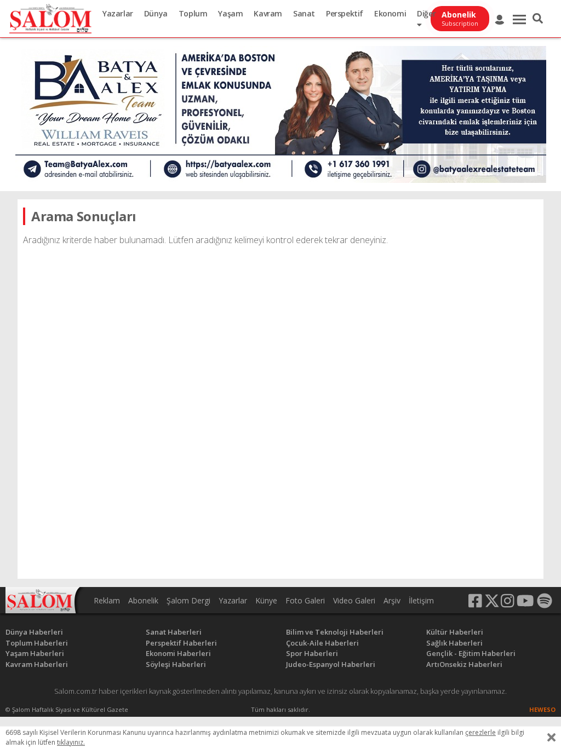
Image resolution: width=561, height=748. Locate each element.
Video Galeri (354, 600)
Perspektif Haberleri (181, 643)
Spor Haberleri (312, 653)
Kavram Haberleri (36, 664)
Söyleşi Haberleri (176, 664)
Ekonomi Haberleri (178, 653)
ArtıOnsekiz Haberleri (464, 664)
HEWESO (542, 709)
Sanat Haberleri (174, 632)
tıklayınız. (71, 742)
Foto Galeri (305, 600)
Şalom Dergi (188, 600)
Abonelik (143, 600)
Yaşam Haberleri (34, 653)
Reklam (107, 600)
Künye (266, 600)
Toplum (193, 13)
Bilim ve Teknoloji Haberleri (334, 632)
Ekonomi (390, 13)
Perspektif (344, 13)
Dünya (156, 13)
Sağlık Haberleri (454, 643)
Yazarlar (117, 13)
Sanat (304, 13)
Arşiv (391, 600)
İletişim (421, 600)
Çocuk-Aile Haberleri (322, 643)
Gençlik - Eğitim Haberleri (471, 653)
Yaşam (230, 13)
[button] (538, 18)
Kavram (268, 13)
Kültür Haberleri (454, 632)
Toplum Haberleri (36, 643)
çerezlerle (480, 732)
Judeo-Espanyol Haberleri (330, 664)
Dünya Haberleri (34, 632)
